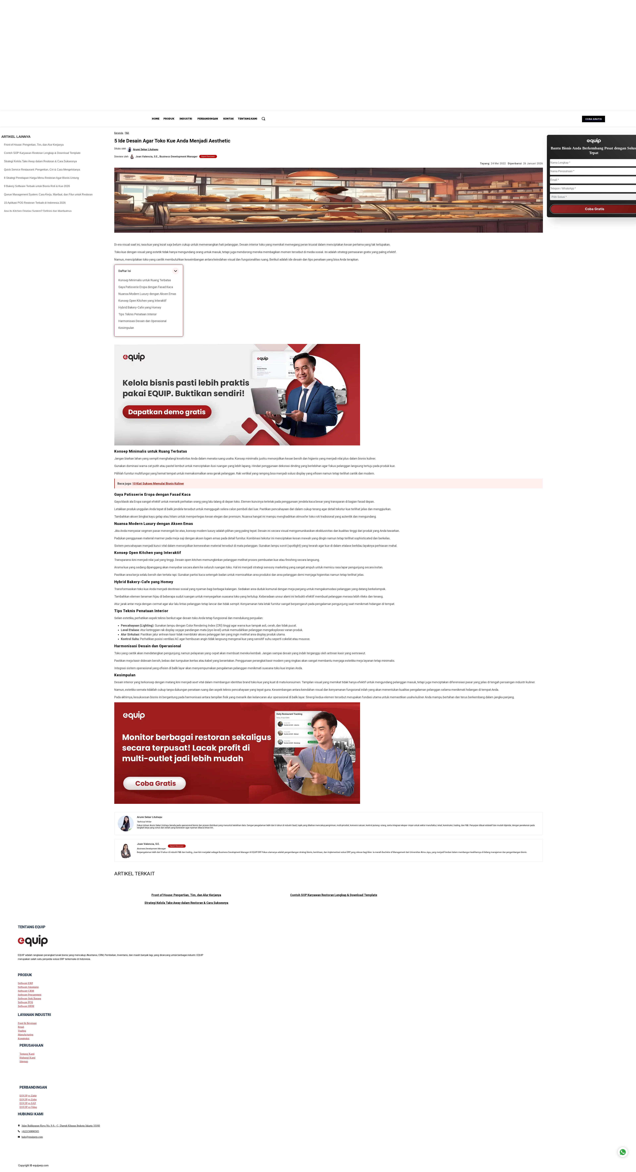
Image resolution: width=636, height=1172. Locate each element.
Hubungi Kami (27, 1057)
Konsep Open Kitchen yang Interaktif (142, 300)
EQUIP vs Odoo (28, 1107)
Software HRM (26, 1006)
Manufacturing (25, 1034)
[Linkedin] (31, 967)
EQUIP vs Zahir (28, 1095)
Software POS (25, 1002)
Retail (21, 1027)
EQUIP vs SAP (28, 1103)
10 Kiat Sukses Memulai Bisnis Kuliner (158, 483)
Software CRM (26, 990)
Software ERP (25, 983)
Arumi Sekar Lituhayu (145, 149)
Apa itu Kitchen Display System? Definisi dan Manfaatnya (38, 211)
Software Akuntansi (28, 987)
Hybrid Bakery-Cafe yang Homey (139, 307)
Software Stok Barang (29, 998)
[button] (263, 119)
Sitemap (24, 1061)
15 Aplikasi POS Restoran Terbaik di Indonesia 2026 (35, 202)
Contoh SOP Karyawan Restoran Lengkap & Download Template (42, 153)
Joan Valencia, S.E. (148, 843)
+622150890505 (30, 1131)
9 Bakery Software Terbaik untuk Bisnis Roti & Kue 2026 (37, 186)
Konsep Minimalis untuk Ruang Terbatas (144, 280)
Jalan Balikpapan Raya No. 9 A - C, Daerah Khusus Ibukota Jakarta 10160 (61, 1125)
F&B (127, 133)
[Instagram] (25, 967)
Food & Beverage (27, 1023)
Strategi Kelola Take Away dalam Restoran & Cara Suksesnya (40, 161)
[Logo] (33, 940)
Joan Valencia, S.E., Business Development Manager (166, 156)
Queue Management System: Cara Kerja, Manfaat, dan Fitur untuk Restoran (48, 194)
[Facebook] (19, 967)
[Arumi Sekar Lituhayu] (130, 149)
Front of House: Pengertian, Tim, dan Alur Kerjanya (34, 144)
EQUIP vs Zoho (28, 1099)
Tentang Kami (27, 1053)
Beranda (118, 133)
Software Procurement (29, 994)
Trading (22, 1030)
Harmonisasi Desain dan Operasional (142, 321)
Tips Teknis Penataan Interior (137, 314)
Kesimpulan (126, 328)
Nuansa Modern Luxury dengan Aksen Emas (147, 294)
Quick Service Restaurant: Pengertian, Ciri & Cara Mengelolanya (42, 169)
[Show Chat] (623, 1152)
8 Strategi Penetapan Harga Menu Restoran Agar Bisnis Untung (41, 177)
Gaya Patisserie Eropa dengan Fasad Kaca (145, 287)
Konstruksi (23, 1038)
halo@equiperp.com (32, 1136)
